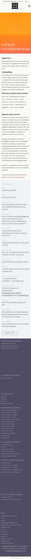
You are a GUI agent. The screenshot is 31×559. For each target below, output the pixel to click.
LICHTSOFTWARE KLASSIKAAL (13, 460)
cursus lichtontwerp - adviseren (8, 417)
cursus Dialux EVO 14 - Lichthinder (9, 467)
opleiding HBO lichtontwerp (8, 343)
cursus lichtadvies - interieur (8, 421)
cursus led (3, 447)
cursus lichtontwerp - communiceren (10, 419)
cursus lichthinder (5, 435)
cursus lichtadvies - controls (7, 426)
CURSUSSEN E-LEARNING (11, 442)
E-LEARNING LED (23, 295)
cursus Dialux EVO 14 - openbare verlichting (12, 469)
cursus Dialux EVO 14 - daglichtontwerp (11, 472)
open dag (3, 401)
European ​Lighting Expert (7, 543)
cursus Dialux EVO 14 (6, 462)
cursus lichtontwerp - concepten (9, 412)
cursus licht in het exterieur (7, 451)
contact (3, 518)
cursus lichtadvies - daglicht (7, 428)
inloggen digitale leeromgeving (8, 515)
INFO (3, 513)
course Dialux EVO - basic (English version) (11, 499)
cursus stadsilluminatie (6, 430)
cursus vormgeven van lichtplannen (10, 453)
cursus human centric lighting (8, 456)
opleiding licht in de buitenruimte (9, 348)
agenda (3, 520)
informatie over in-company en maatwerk (11, 525)
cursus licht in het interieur (7, 449)
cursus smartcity (5, 437)
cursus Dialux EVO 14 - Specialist (9, 465)
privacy (3, 529)
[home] (15, 5)
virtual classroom (5, 534)
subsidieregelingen (5, 541)
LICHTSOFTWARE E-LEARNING (12, 494)
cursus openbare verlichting (8, 433)
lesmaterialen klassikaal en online (9, 522)
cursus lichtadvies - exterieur (8, 424)
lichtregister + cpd (5, 527)
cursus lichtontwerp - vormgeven (9, 414)
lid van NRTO (4, 531)
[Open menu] (29, 6)
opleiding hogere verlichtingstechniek (10, 346)
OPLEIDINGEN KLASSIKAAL (11, 341)
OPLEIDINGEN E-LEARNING (10, 375)
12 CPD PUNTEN (20, 216)
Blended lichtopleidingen (7, 403)
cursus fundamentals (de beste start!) (10, 410)
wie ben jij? (3, 399)
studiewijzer (4, 396)
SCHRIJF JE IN (10, 333)
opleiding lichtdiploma (6, 378)
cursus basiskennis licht (6, 444)
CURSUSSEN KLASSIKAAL (11, 408)
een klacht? (4, 536)
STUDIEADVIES (7, 394)
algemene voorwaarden (7, 538)
